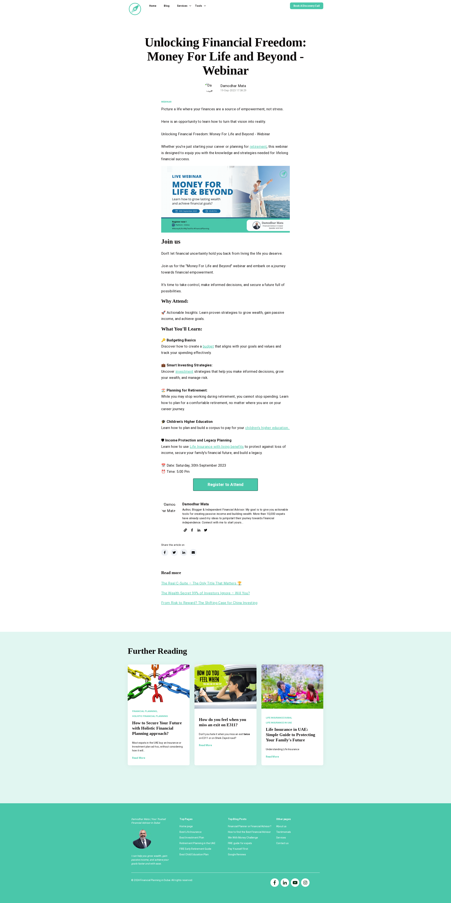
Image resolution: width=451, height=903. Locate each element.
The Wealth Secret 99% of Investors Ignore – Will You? (205, 593)
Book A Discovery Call (307, 5)
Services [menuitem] (281, 837)
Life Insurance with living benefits (217, 446)
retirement (258, 146)
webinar (166, 101)
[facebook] (192, 530)
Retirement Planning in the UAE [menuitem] (197, 843)
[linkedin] (198, 530)
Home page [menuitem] (186, 826)
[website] (185, 530)
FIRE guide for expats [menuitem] (240, 843)
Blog (166, 5)
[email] (193, 552)
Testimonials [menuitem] (283, 832)
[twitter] (205, 530)
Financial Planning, (145, 711)
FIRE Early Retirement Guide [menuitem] (195, 848)
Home (152, 5)
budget (208, 346)
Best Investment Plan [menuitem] (192, 837)
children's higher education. (267, 428)
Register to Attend (226, 484)
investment (184, 371)
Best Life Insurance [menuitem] (190, 832)
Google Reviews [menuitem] (237, 854)
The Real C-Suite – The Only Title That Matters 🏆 (201, 583)
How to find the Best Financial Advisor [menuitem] (249, 832)
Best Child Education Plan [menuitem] (194, 854)
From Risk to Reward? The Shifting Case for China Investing (209, 603)
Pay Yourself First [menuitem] (238, 848)
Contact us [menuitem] (282, 843)
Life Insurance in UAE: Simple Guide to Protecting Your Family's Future (290, 734)
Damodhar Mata (233, 86)
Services (182, 5)
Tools (198, 5)
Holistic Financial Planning (150, 716)
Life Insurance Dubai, (279, 717)
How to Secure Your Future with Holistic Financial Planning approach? (157, 728)
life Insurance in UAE (279, 722)
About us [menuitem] (281, 826)
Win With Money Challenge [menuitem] (243, 837)
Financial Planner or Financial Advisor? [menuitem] (249, 826)
